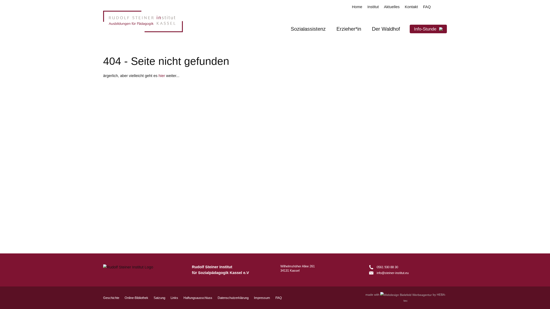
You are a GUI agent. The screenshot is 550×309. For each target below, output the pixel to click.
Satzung (159, 298)
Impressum (262, 298)
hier (162, 76)
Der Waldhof (386, 29)
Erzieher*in (348, 29)
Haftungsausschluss (197, 298)
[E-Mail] (389, 273)
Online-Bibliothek (136, 298)
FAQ (278, 298)
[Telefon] (389, 267)
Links (174, 298)
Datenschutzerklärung (233, 298)
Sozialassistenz (308, 29)
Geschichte (111, 298)
